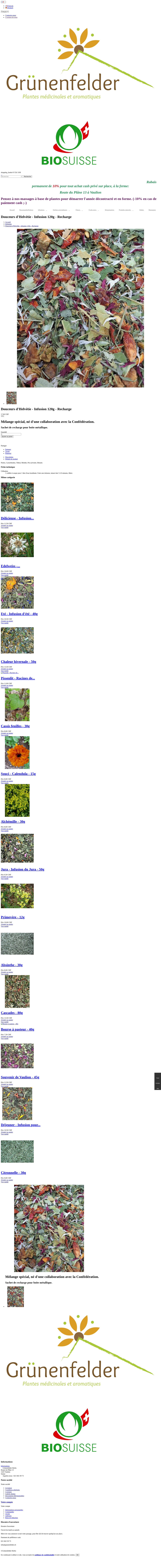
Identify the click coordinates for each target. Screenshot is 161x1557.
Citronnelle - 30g (13, 1173)
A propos (8, 1492)
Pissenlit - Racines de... (18, 678)
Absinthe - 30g (12, 965)
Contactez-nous (10, 15)
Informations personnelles (14, 1510)
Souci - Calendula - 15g (18, 774)
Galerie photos (10, 1494)
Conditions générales (12, 1490)
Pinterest (8, 453)
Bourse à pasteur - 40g (17, 1029)
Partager (8, 449)
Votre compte (7, 1502)
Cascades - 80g (12, 1013)
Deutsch (10, 8)
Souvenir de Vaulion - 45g (20, 1077)
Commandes (9, 1512)
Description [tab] (9, 457)
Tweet (7, 451)
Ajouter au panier (7, 436)
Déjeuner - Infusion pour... (20, 1125)
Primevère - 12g (13, 917)
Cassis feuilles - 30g (15, 726)
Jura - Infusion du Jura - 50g (22, 869)
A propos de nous (11, 17)
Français (10, 6)
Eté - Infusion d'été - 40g (19, 614)
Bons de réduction (11, 1518)
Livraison (8, 1488)
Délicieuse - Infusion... (17, 518)
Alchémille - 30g (13, 821)
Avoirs (7, 1514)
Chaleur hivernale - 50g (18, 662)
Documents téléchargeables (14, 1496)
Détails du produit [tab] (11, 459)
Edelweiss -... (10, 566)
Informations (5, 1466)
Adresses (8, 1516)
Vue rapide (4, 527)
